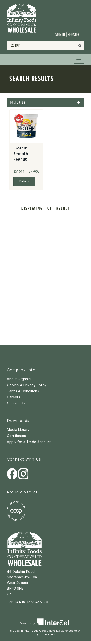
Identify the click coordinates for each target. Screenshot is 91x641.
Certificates (16, 436)
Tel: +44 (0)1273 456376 (27, 602)
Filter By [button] (18, 102)
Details (24, 181)
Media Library (18, 430)
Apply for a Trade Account (29, 442)
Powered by (27, 623)
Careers (13, 397)
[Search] (79, 45)
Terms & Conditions (23, 391)
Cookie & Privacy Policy (27, 385)
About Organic (19, 379)
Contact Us (16, 403)
